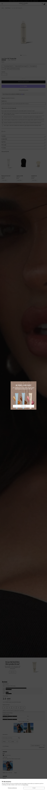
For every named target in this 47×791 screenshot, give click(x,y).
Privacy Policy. (25, 784)
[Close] (35, 383)
